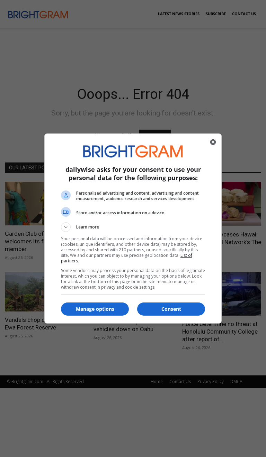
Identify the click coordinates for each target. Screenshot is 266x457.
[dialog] (133, 228)
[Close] (213, 142)
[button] (133, 227)
